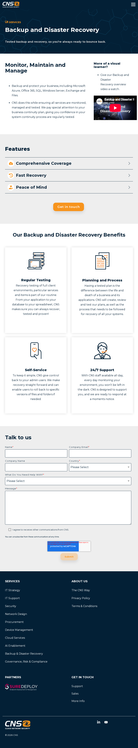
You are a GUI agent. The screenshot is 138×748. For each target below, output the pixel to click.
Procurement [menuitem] (14, 622)
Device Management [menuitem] (19, 629)
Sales (75, 693)
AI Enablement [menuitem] (15, 645)
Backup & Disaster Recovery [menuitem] (24, 653)
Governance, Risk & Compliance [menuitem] (26, 661)
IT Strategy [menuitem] (12, 590)
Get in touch (68, 207)
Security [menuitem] (10, 606)
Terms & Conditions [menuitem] (84, 606)
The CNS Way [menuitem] (81, 590)
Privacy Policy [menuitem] (81, 598)
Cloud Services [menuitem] (15, 637)
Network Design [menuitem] (16, 614)
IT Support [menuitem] (12, 598)
